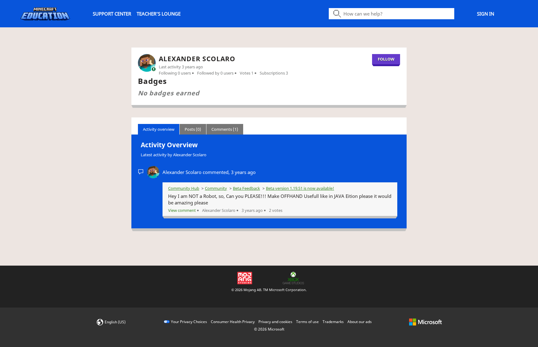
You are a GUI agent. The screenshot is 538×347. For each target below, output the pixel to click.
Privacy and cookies (275, 321)
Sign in (485, 14)
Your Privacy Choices (189, 321)
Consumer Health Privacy (233, 321)
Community (216, 188)
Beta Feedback (246, 188)
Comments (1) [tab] (224, 129)
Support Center (112, 14)
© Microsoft (269, 329)
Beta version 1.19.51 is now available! (300, 188)
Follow (386, 59)
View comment (182, 210)
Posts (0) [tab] (193, 129)
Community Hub (183, 188)
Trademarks (333, 321)
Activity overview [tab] (158, 129)
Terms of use (307, 321)
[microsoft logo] (425, 321)
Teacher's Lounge (159, 14)
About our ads (359, 321)
